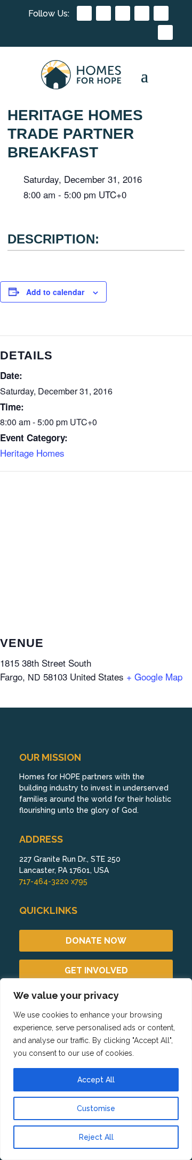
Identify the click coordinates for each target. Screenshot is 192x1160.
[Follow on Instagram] (103, 13)
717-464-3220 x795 (53, 881)
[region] (96, 1069)
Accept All (96, 1079)
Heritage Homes (32, 452)
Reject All (96, 1137)
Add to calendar (55, 292)
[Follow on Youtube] (122, 13)
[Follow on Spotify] (165, 32)
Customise (96, 1108)
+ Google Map (154, 676)
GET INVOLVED (96, 970)
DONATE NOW (96, 941)
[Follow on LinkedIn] (141, 13)
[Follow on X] (161, 13)
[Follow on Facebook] (84, 13)
